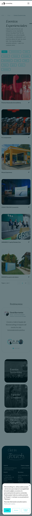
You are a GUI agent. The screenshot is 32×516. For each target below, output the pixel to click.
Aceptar (7, 510)
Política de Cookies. (9, 504)
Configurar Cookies (25, 510)
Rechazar (16, 510)
